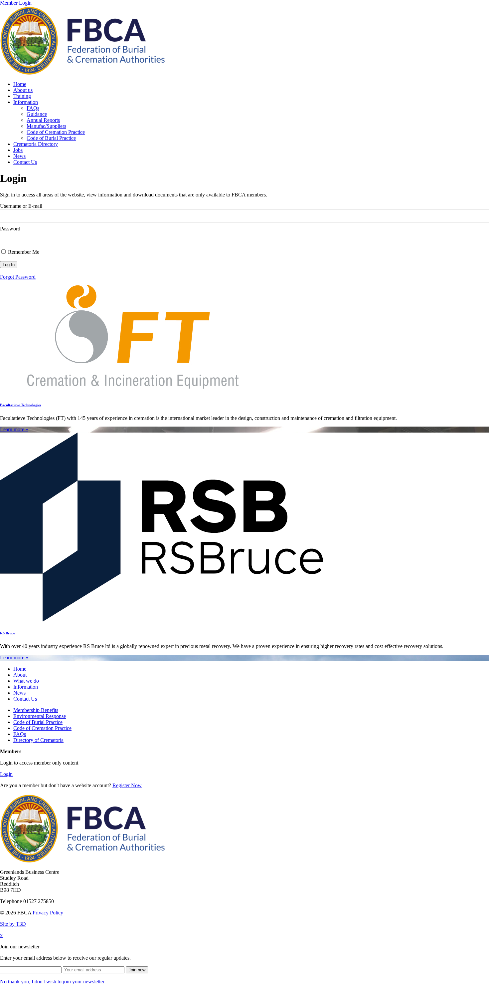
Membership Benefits (35, 710)
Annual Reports (43, 120)
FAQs (33, 108)
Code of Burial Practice (51, 138)
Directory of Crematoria (38, 740)
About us (23, 90)
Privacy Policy (48, 912)
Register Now (127, 785)
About (20, 675)
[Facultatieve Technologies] (133, 391)
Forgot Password (18, 277)
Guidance (37, 114)
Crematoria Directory (35, 144)
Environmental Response (39, 716)
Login (6, 774)
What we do (26, 681)
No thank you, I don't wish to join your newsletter (52, 981)
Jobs (18, 150)
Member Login (16, 3)
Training (22, 96)
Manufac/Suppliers (46, 126)
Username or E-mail (21, 206)
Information (25, 102)
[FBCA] (82, 73)
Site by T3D (13, 924)
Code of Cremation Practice (56, 132)
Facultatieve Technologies (20, 405)
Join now (136, 969)
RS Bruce (7, 633)
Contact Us (25, 162)
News (19, 156)
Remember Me (23, 252)
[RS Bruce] (162, 619)
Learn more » (14, 429)
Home (19, 84)
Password (10, 228)
